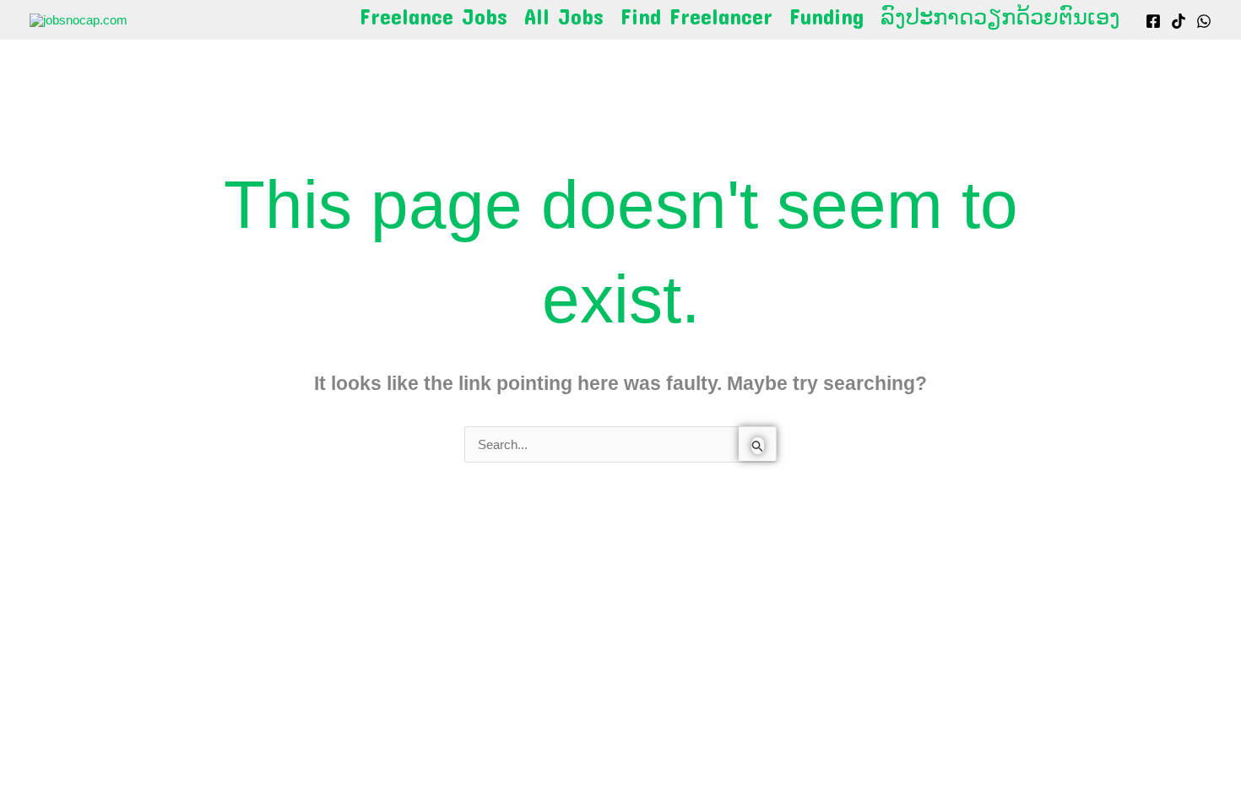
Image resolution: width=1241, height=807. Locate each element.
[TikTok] (1178, 21)
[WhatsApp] (1203, 21)
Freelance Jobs (433, 16)
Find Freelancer (696, 16)
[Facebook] (1153, 21)
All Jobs (564, 16)
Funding (826, 16)
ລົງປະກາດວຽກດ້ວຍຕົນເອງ (1000, 16)
